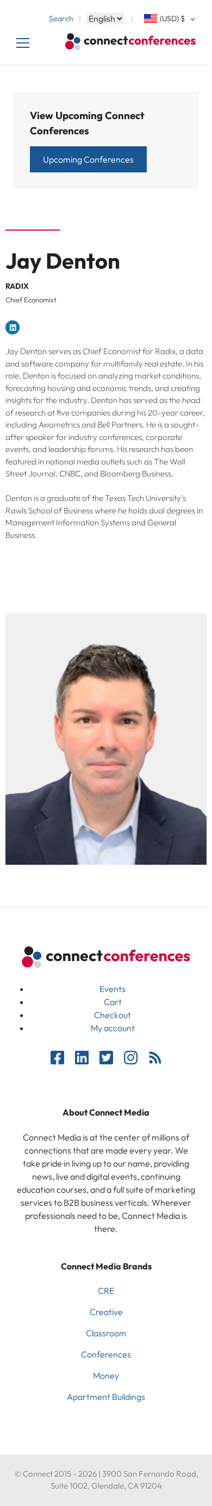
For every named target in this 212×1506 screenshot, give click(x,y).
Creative (106, 1311)
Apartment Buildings (106, 1396)
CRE (106, 1290)
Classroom (106, 1333)
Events (112, 988)
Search (61, 18)
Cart (113, 1001)
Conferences (106, 1354)
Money (106, 1375)
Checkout (112, 1014)
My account (113, 1027)
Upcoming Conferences (88, 159)
